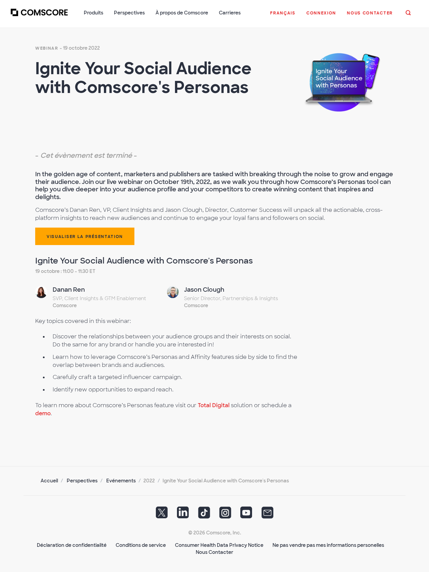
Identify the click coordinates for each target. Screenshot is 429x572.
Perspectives (82, 481)
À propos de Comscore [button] (182, 13)
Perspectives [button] (129, 13)
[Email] (267, 515)
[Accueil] (39, 16)
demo (43, 413)
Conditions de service (141, 545)
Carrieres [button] (230, 13)
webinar (46, 48)
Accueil (49, 481)
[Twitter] (162, 515)
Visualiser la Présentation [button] (85, 236)
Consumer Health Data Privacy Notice (219, 545)
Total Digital (214, 405)
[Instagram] (225, 515)
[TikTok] (204, 515)
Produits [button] (93, 13)
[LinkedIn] (183, 515)
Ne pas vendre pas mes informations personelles (328, 545)
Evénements (121, 481)
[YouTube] (246, 515)
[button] (283, 16)
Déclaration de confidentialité (72, 545)
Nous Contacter (214, 552)
